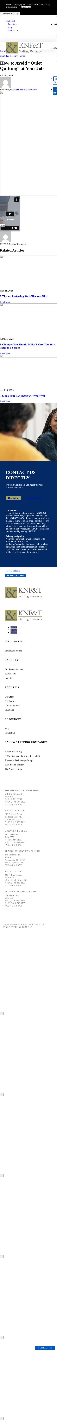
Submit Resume (35, 498)
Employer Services (13, 650)
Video (22, 56)
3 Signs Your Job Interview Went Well (22, 395)
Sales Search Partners (14, 764)
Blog (10, 27)
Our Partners (10, 701)
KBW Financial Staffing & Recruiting (22, 756)
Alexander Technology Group (18, 760)
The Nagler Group (13, 769)
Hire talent (13, 498)
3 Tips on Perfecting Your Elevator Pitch (24, 296)
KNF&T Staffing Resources (24, 89)
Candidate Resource (9, 56)
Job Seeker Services (14, 669)
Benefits (8, 678)
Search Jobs (10, 673)
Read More (5, 302)
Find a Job (10, 21)
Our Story (9, 697)
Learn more (26, 7)
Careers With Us (12, 705)
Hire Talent (13, 571)
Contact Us (13, 30)
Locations (12, 24)
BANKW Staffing (13, 751)
